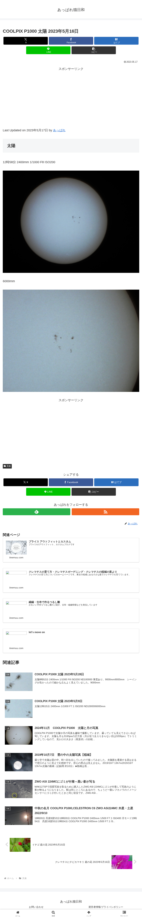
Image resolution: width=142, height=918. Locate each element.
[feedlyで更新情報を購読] (36, 511)
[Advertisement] (71, 101)
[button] (94, 50)
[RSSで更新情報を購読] (105, 511)
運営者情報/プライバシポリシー (105, 907)
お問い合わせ (36, 907)
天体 (9, 466)
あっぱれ (59, 130)
